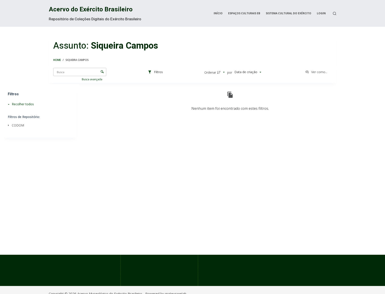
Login (321, 13)
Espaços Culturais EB (244, 13)
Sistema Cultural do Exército (288, 13)
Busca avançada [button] (92, 79)
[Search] (334, 13)
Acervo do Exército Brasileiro (91, 9)
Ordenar (210, 72)
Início (218, 13)
